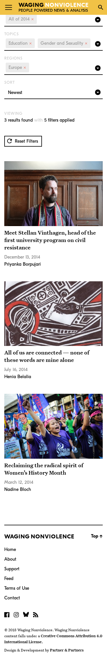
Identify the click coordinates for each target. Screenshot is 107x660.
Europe (17, 67)
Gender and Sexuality (64, 43)
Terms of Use (16, 588)
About (10, 559)
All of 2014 (21, 19)
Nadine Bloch (17, 489)
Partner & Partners (67, 650)
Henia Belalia (17, 376)
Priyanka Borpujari (22, 264)
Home (10, 549)
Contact (12, 597)
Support (11, 568)
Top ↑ (97, 536)
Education (20, 43)
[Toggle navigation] (8, 7)
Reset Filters (25, 141)
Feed (8, 578)
